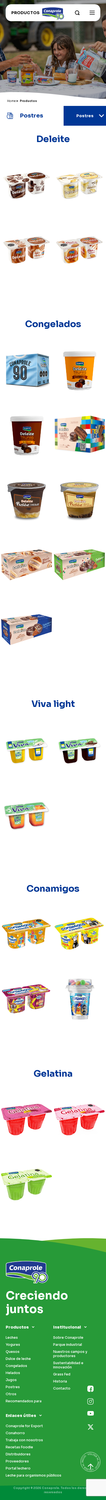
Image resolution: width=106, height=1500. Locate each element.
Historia (60, 1381)
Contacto (61, 1388)
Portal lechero (18, 1468)
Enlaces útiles (21, 1415)
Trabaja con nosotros (24, 1440)
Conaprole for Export (24, 1426)
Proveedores (17, 1461)
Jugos (11, 1380)
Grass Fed (61, 1374)
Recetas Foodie (19, 1447)
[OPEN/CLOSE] (92, 13)
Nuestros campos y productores (70, 1353)
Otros (11, 1394)
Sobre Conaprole (68, 1337)
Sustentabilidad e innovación (68, 1365)
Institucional (67, 1327)
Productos (17, 1327)
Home (11, 101)
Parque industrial (67, 1344)
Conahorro (15, 1433)
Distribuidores (18, 1454)
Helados (13, 1373)
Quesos (13, 1351)
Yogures (13, 1344)
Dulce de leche (18, 1359)
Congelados (16, 1366)
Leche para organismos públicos (33, 1475)
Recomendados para (24, 1401)
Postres (13, 1387)
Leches (12, 1337)
